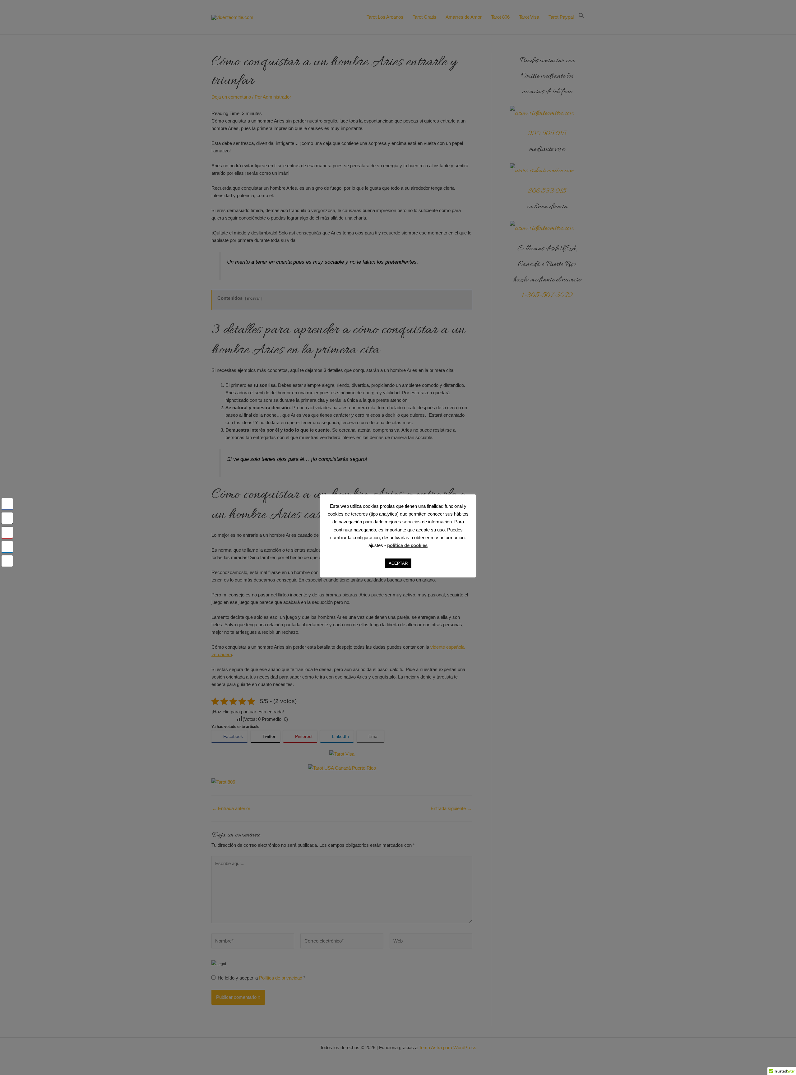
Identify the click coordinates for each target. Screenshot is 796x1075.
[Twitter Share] (7, 518)
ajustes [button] (375, 545)
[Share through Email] (7, 561)
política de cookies (407, 545)
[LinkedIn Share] (7, 546)
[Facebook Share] (7, 503)
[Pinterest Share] (7, 532)
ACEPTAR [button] (398, 563)
